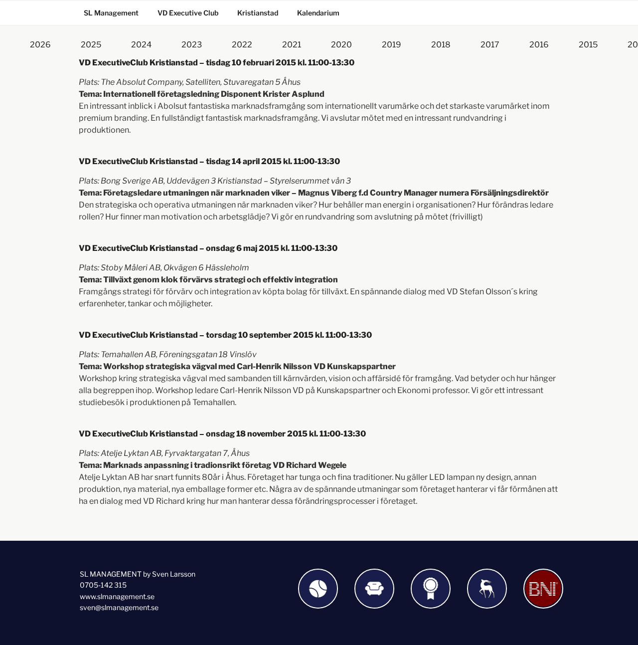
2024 (141, 44)
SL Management (111, 12)
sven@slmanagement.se (119, 607)
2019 (391, 44)
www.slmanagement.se (117, 596)
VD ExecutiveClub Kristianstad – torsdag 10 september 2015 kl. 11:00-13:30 (225, 335)
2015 (588, 44)
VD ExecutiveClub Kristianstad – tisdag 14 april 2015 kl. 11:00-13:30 (209, 161)
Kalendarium (318, 12)
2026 (40, 44)
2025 (91, 44)
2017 (489, 44)
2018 (441, 44)
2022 (242, 44)
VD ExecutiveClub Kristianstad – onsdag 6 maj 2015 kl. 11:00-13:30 (208, 248)
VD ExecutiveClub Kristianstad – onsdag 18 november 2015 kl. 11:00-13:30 (222, 433)
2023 (191, 44)
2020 (341, 44)
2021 (291, 44)
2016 (539, 44)
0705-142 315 (103, 585)
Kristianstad (257, 12)
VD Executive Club (188, 12)
